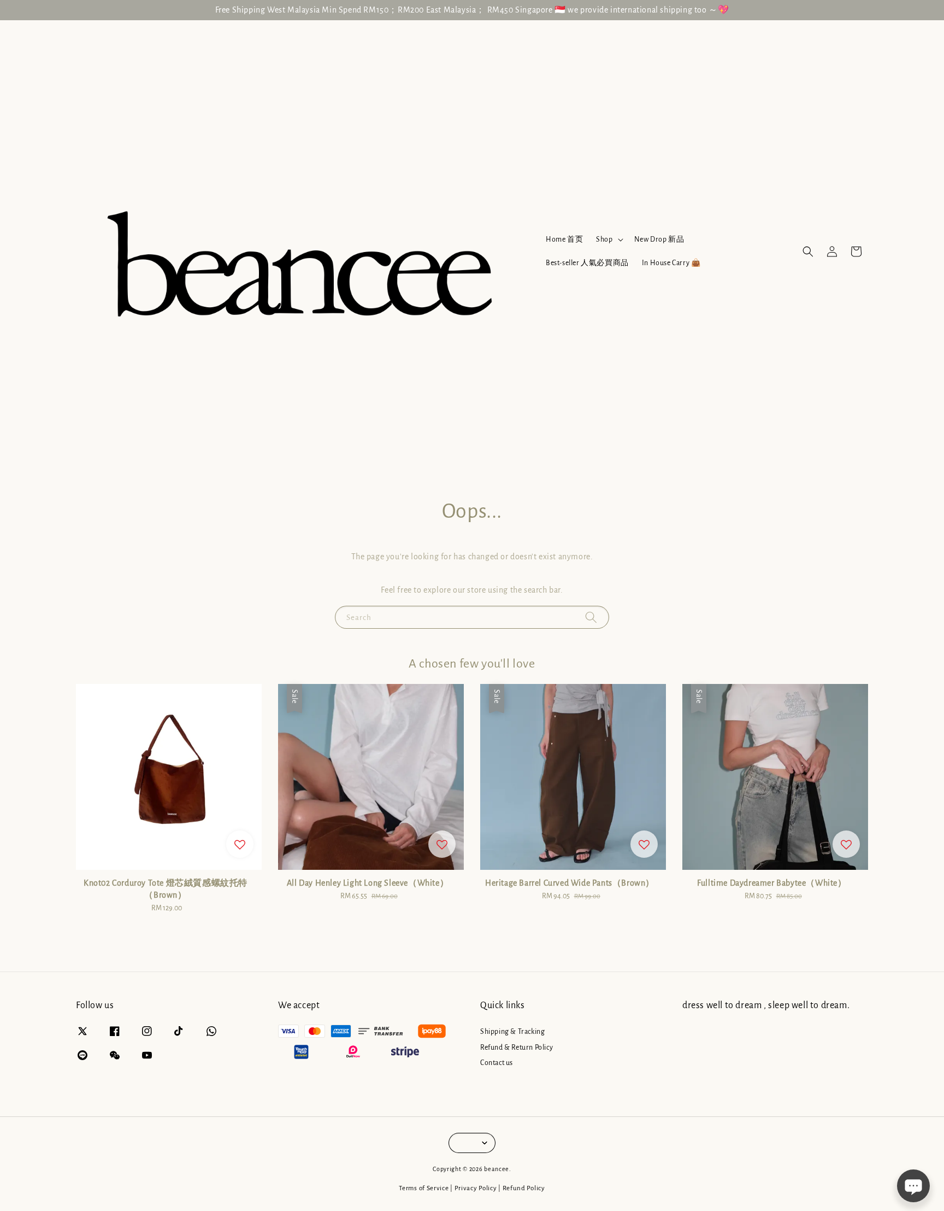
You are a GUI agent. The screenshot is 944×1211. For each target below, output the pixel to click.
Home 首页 (564, 239)
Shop (604, 239)
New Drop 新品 (659, 239)
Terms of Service (424, 1188)
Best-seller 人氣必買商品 (587, 263)
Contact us (496, 1063)
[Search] (591, 617)
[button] (808, 251)
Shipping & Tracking (512, 1032)
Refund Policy (524, 1188)
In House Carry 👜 (671, 263)
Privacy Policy (476, 1188)
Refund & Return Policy (516, 1047)
